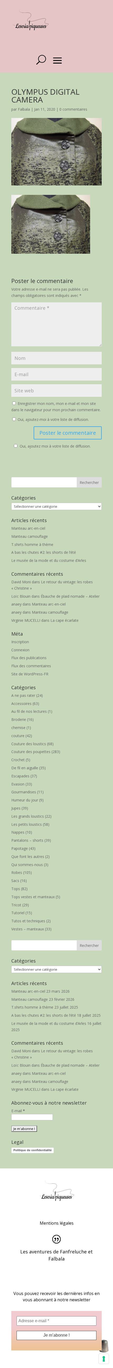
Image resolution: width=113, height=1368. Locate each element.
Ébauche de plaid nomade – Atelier (70, 596)
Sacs (15, 880)
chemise (18, 727)
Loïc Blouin (20, 596)
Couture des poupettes (30, 751)
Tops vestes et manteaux (33, 896)
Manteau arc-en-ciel (28, 528)
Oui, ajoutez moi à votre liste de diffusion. (55, 446)
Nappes (17, 832)
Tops (15, 888)
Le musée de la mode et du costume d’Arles (48, 560)
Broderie (18, 719)
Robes (16, 872)
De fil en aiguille (24, 767)
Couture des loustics (28, 743)
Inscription (20, 641)
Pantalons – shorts (27, 840)
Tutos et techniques (28, 920)
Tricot (16, 904)
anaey (16, 604)
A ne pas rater (23, 695)
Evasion (17, 784)
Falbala (24, 109)
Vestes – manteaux (27, 928)
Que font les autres (27, 856)
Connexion (20, 649)
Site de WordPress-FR (29, 673)
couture (17, 735)
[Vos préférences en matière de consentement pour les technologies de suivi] (104, 1359)
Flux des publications (29, 657)
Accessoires (21, 703)
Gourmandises (23, 791)
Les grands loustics (27, 816)
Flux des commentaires (31, 665)
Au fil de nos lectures (29, 711)
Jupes (15, 808)
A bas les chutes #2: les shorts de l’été (43, 552)
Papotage (19, 848)
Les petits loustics (26, 824)
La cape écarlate (64, 620)
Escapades (20, 775)
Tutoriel (17, 912)
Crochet (18, 759)
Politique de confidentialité (32, 1150)
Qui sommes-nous (27, 864)
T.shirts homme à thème (32, 544)
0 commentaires (73, 109)
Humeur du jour (24, 800)
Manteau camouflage (29, 536)
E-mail (18, 1110)
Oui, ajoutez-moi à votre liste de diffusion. (53, 419)
